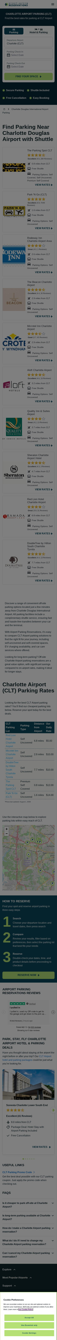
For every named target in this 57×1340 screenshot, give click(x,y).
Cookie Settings (29, 1333)
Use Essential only (29, 1325)
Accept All (29, 1318)
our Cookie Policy (26, 1309)
